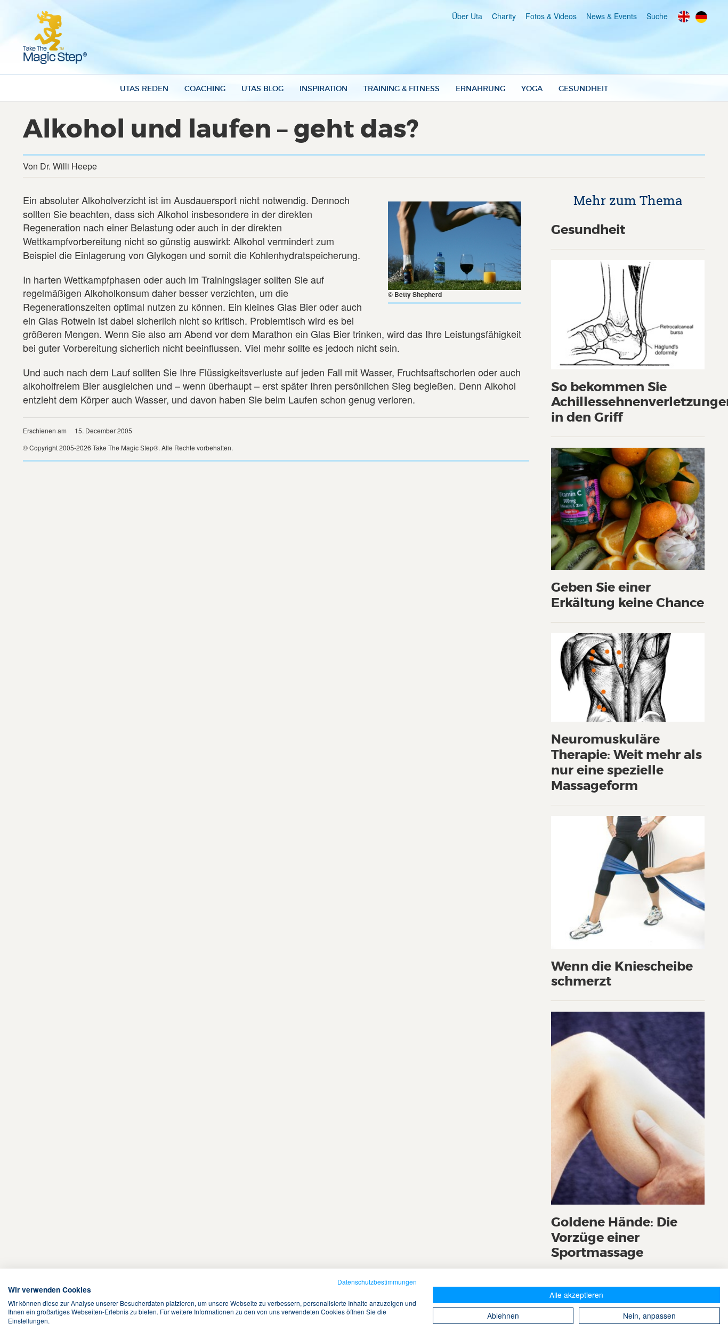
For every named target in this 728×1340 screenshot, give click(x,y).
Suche (657, 16)
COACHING (204, 88)
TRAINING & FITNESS (401, 88)
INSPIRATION (323, 88)
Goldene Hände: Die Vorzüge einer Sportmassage (614, 1238)
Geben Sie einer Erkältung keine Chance (627, 595)
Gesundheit (588, 230)
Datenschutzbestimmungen (377, 1281)
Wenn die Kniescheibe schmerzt (622, 974)
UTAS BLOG (262, 88)
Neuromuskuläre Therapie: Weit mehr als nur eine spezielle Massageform (626, 762)
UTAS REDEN (144, 88)
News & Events (611, 16)
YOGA (532, 88)
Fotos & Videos (551, 16)
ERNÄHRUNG (480, 88)
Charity (504, 16)
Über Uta (467, 16)
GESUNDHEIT (583, 88)
